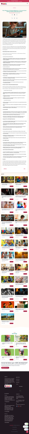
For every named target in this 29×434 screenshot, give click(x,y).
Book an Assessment (5, 367)
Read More (11, 186)
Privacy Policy (14, 427)
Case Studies (17, 380)
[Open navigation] (27, 3)
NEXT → (25, 168)
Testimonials (17, 382)
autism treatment (17, 364)
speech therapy (22, 364)
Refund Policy (14, 429)
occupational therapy (4, 365)
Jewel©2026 (11, 425)
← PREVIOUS (5, 168)
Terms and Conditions (14, 431)
